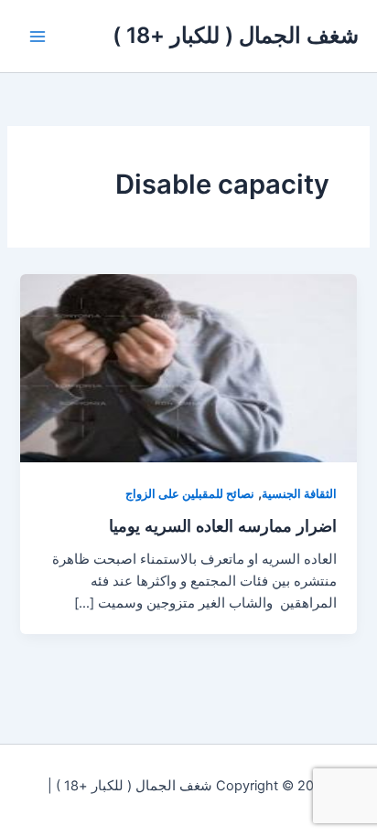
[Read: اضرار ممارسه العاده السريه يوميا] (188, 367)
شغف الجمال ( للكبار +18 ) (236, 35)
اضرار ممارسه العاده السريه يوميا (223, 525)
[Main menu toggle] (37, 36)
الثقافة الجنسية (299, 494)
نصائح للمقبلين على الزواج (189, 494)
